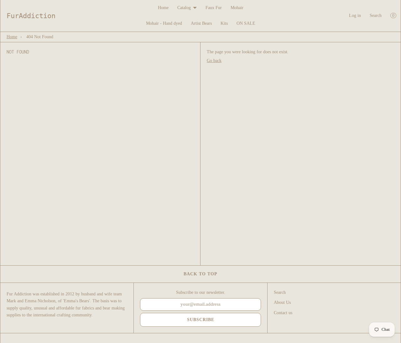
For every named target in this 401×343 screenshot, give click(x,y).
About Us (282, 302)
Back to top (200, 274)
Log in (355, 15)
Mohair (237, 7)
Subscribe (200, 319)
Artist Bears (201, 23)
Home (163, 7)
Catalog (184, 7)
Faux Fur (214, 7)
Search (376, 15)
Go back (214, 60)
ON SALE (246, 23)
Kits (224, 23)
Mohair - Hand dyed (164, 23)
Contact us (283, 312)
